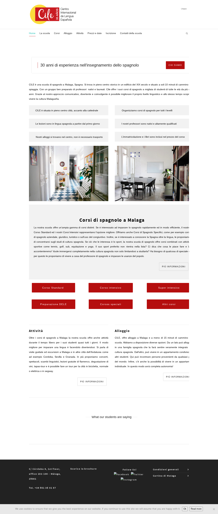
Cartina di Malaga (164, 476)
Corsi (57, 33)
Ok (184, 509)
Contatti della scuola (131, 33)
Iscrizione (111, 33)
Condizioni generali (166, 469)
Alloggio (68, 33)
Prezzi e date (95, 33)
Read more (196, 509)
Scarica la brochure (83, 469)
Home (32, 33)
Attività (79, 33)
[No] (213, 509)
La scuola (45, 33)
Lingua (183, 9)
